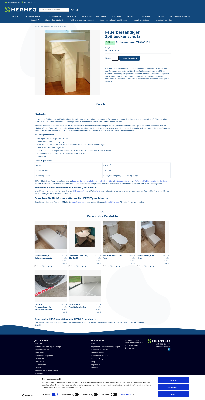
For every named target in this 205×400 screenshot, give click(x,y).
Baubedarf (35, 20)
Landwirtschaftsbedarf (142, 20)
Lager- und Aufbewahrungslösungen (113, 20)
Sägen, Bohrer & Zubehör (54, 20)
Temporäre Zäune (54, 16)
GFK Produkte (146, 16)
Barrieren (15, 16)
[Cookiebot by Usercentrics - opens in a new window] (27, 395)
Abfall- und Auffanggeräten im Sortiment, (152, 181)
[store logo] (21, 9)
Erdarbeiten (116, 16)
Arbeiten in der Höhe (164, 20)
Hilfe (93, 343)
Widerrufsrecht (97, 352)
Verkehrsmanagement (33, 16)
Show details (126, 394)
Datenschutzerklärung (100, 349)
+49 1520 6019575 (29, 2)
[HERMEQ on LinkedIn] (169, 349)
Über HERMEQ (97, 358)
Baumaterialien (78, 181)
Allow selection (173, 387)
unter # (97, 191)
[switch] (76, 394)
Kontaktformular (112, 202)
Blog (93, 361)
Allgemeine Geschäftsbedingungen (105, 346)
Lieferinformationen (99, 355)
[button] (67, 62)
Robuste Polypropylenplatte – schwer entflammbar (44, 307)
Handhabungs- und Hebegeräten (99, 181)
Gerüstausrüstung (121, 181)
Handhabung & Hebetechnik (180, 16)
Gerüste (161, 16)
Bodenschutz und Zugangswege (94, 16)
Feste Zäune (71, 16)
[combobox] (54, 10)
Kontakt (38, 325)
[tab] (100, 104)
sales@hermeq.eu (14, 2)
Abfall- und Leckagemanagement (82, 20)
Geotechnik (131, 16)
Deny (173, 394)
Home (37, 26)
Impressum (96, 364)
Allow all (173, 380)
